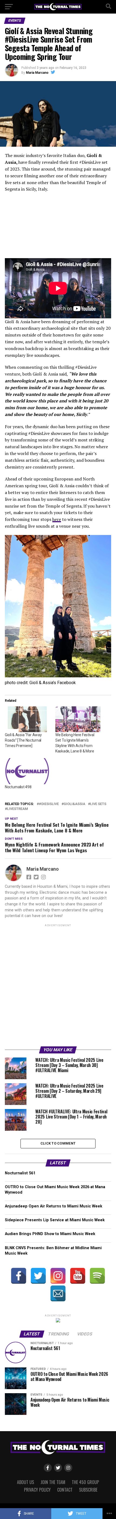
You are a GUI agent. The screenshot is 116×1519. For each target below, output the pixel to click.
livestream (17, 809)
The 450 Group (85, 1482)
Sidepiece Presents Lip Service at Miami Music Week (55, 1220)
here (56, 519)
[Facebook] (19, 1276)
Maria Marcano (37, 73)
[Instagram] (58, 1276)
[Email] (58, 1293)
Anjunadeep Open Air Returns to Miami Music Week (53, 1206)
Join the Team (52, 1482)
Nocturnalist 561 (20, 1173)
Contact (65, 1489)
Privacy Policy (37, 1489)
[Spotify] (97, 1276)
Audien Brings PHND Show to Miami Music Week (50, 1234)
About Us (25, 1482)
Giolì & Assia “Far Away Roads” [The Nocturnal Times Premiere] (23, 740)
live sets (98, 804)
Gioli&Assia (74, 804)
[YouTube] (78, 1276)
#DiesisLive (49, 804)
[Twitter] (38, 1276)
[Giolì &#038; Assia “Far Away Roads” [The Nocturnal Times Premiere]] (27, 719)
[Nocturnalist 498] (27, 771)
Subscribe (88, 1489)
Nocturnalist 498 (18, 787)
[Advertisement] (58, 986)
